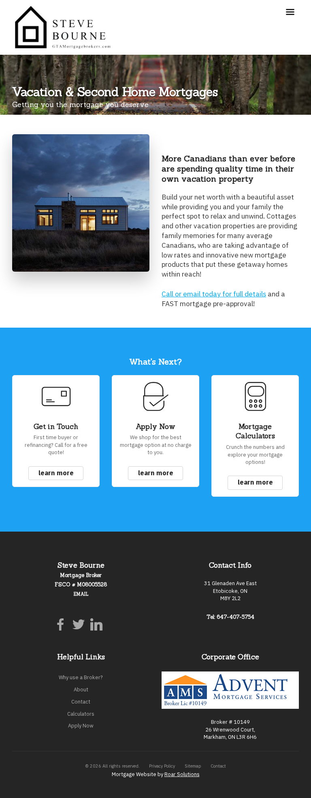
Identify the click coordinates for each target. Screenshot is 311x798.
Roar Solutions (182, 774)
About (81, 689)
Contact (80, 701)
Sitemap (193, 766)
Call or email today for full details (214, 293)
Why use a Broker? (81, 677)
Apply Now (81, 725)
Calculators (80, 713)
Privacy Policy (162, 766)
